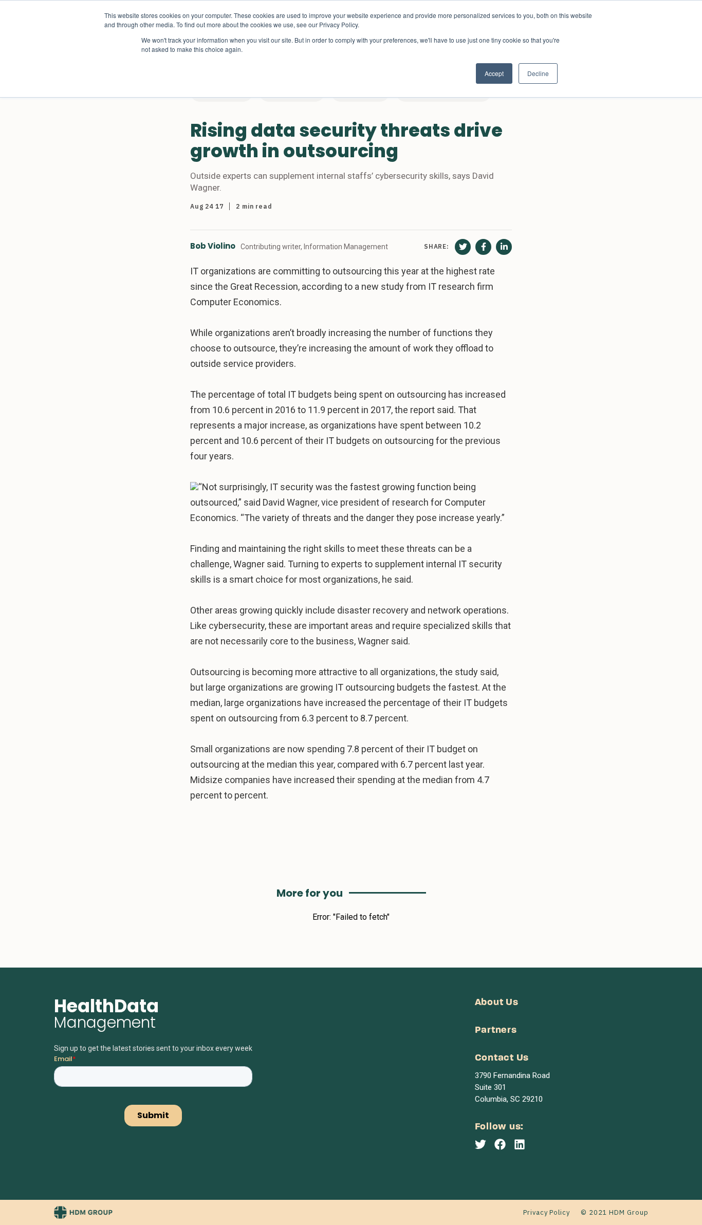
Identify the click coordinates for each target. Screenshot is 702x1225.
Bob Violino (212, 246)
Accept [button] (494, 73)
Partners (496, 1030)
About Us (497, 1003)
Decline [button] (538, 73)
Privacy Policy (546, 1212)
